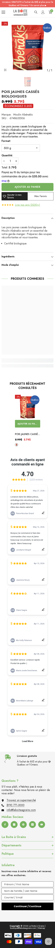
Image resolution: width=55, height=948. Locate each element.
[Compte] (43, 12)
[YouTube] (41, 824)
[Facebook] (5, 824)
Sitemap (41, 928)
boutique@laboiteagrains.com (23, 928)
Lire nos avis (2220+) (27, 205)
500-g (16, 444)
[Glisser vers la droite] (49, 761)
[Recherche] (36, 12)
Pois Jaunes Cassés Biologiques (27, 434)
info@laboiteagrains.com (21, 810)
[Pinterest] (23, 824)
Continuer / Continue (27, 906)
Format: (6, 141)
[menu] (3, 12)
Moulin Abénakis (23, 115)
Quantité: (7, 155)
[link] (27, 360)
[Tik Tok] (32, 824)
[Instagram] (14, 824)
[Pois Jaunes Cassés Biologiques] (27, 407)
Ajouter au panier (27, 187)
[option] (27, 47)
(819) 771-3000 (15, 805)
